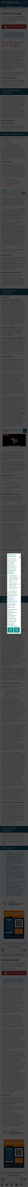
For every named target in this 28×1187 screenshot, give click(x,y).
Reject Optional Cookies (17, 630)
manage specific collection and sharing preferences (12, 624)
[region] (14, 593)
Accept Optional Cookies (10, 630)
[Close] (20, 557)
